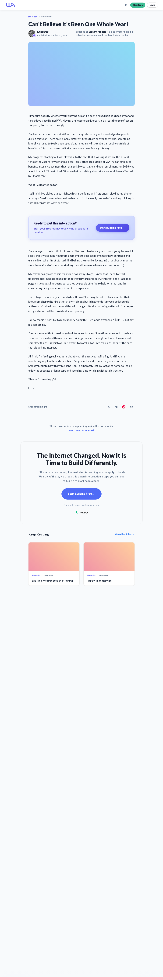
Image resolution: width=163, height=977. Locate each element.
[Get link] (131, 407)
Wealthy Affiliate (97, 32)
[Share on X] (108, 407)
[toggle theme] (126, 5)
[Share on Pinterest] (124, 407)
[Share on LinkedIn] (116, 407)
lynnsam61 (43, 31)
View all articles (125, 534)
